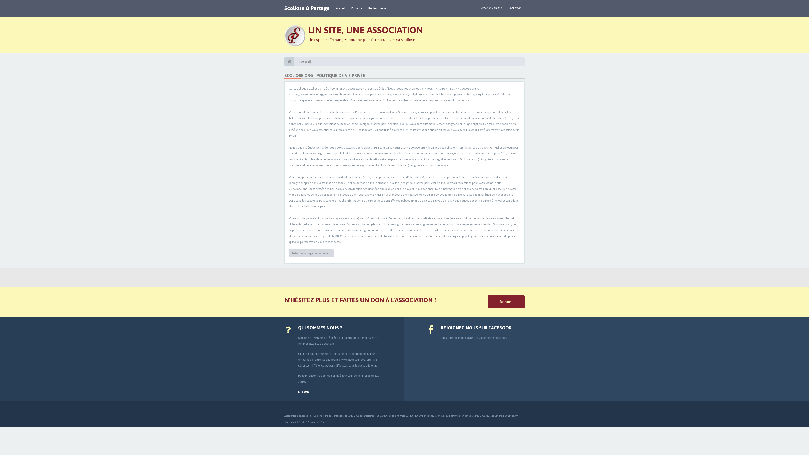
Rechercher (376, 8)
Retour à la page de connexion (311, 253)
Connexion (514, 8)
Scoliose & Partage (307, 8)
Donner (506, 301)
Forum (355, 8)
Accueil (340, 8)
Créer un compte (491, 8)
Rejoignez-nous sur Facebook (476, 328)
